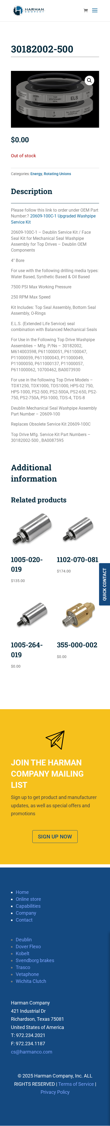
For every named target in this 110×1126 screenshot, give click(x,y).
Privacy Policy (55, 1092)
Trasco (23, 967)
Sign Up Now (55, 836)
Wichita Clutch (31, 981)
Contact (24, 920)
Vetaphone (27, 974)
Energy (36, 174)
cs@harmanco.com (31, 1052)
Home (22, 892)
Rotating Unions (57, 174)
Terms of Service (76, 1084)
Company (26, 913)
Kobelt (22, 953)
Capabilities (28, 906)
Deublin (24, 939)
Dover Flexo (28, 946)
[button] (89, 80)
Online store (28, 899)
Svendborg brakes (35, 960)
